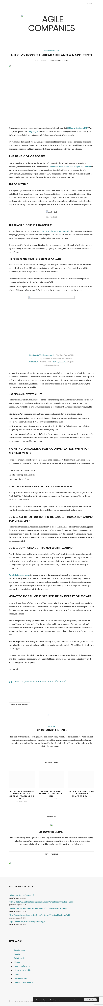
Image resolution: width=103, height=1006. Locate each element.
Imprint (17, 954)
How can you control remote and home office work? (40, 681)
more (79, 1000)
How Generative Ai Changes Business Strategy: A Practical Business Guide (40, 915)
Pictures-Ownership (22, 970)
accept (90, 1000)
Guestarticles (19, 950)
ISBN (54, 362)
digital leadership (19, 704)
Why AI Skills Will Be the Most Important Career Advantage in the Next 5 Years (41, 902)
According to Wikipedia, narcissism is (53, 231)
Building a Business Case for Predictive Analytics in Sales (81, 793)
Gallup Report (32, 131)
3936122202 (61, 362)
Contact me (18, 974)
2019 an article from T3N (77, 128)
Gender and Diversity (23, 966)
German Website (21, 978)
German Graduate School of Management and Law (69, 167)
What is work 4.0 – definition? (21, 895)
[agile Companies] (51, 23)
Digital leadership (51, 50)
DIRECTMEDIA (34, 362)
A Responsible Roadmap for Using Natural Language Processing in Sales (21, 795)
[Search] (84, 3)
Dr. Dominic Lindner (60, 60)
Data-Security (19, 958)
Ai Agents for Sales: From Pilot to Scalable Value (51, 793)
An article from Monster (19, 575)
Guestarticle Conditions (23, 982)
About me (18, 962)
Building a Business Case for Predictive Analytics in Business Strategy (38, 908)
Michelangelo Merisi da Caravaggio (41, 355)
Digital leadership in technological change (26, 922)
